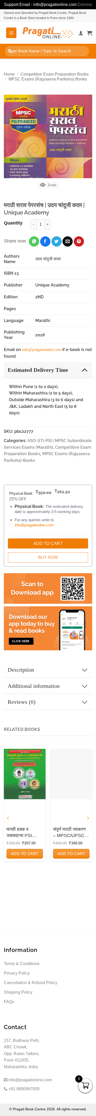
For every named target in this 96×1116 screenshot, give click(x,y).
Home (9, 74)
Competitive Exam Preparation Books (54, 74)
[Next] (88, 818)
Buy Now (48, 557)
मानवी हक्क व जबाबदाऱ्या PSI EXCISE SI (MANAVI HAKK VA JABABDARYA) (22, 833)
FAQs (9, 1002)
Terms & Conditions (21, 963)
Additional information (34, 686)
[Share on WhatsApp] (34, 241)
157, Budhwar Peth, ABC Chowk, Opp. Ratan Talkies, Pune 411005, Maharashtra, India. (22, 1053)
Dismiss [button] (85, 4)
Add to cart (24, 853)
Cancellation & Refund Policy (30, 982)
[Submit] (10, 51)
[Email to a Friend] (67, 241)
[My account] (80, 33)
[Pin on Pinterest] (79, 241)
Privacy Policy (17, 973)
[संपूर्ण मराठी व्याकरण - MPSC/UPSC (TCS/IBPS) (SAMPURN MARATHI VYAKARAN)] (71, 774)
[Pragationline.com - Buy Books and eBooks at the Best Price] (48, 32)
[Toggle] (84, 369)
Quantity (13, 223)
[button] (11, 33)
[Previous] (8, 818)
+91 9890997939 (23, 1089)
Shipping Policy (18, 992)
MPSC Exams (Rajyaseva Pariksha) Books (47, 79)
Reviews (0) (21, 702)
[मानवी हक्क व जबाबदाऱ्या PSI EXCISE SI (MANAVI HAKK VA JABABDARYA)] (25, 774)
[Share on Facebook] (45, 241)
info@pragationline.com (41, 349)
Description (21, 670)
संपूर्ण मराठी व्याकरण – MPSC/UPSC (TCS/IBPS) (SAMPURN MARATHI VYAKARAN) (69, 833)
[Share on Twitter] (56, 241)
